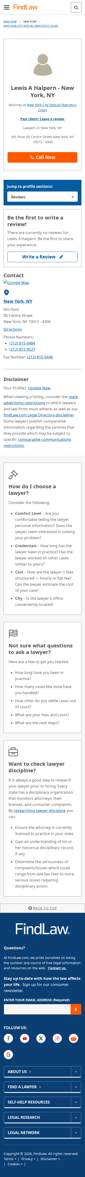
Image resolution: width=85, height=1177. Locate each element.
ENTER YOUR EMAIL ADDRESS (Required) (37, 1000)
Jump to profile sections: (30, 186)
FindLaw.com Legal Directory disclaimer (38, 415)
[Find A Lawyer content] (76, 1087)
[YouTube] (24, 1038)
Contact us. (57, 968)
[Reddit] (73, 1038)
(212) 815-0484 (22, 343)
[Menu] (6, 7)
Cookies (14, 1164)
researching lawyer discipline (40, 810)
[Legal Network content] (76, 1132)
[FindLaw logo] (27, 7)
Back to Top (45, 908)
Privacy (27, 1159)
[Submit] (76, 1009)
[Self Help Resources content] (76, 1102)
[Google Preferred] (8, 1054)
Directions (13, 329)
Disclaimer (49, 1159)
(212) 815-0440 (40, 357)
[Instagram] (57, 1038)
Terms (9, 1159)
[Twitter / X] (41, 1038)
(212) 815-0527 (22, 349)
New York (10, 21)
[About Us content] (76, 1071)
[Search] (76, 7)
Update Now (39, 388)
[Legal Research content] (76, 1117)
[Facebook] (8, 1038)
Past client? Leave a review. (42, 119)
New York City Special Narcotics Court (31, 25)
